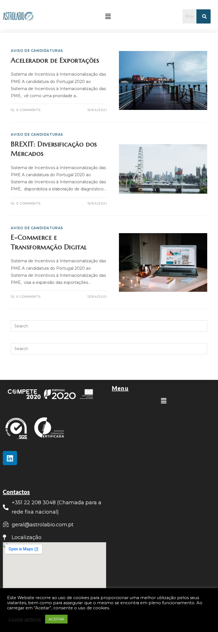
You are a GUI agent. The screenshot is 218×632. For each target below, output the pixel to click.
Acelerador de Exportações (55, 60)
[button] (108, 16)
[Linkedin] (10, 458)
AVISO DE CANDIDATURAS (37, 50)
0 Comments (28, 110)
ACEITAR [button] (56, 619)
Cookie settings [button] (25, 619)
